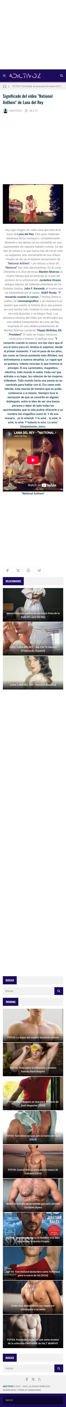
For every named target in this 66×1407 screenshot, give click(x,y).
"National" (11, 267)
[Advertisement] (33, 35)
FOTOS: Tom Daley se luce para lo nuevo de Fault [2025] (37, 85)
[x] (18, 570)
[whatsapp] (28, 570)
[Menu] (4, 75)
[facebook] (7, 570)
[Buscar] (61, 75)
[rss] (39, 1379)
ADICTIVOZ (16, 110)
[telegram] (39, 570)
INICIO (9, 1400)
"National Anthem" (18, 263)
